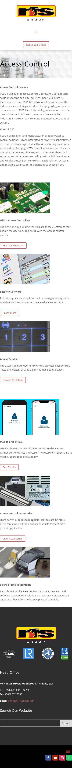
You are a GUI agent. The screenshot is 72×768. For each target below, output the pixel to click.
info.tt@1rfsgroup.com (21, 700)
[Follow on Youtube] (55, 758)
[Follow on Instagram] (62, 758)
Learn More (9, 312)
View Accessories (13, 538)
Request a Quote (36, 44)
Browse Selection (13, 380)
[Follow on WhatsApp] (69, 758)
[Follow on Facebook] (48, 758)
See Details (9, 467)
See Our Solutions (13, 245)
